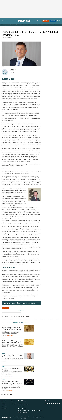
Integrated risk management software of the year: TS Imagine (12, 382)
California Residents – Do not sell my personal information (30, 410)
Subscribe (53, 20)
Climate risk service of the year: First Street (11, 369)
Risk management (5, 24)
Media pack (13, 405)
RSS (59, 403)
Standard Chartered (16, 316)
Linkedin (47, 403)
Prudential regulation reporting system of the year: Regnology (11, 341)
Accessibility (20, 403)
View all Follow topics (45, 403)
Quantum (34, 24)
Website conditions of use (23, 405)
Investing (22, 24)
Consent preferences (22, 412)
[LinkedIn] (7, 79)
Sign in (58, 20)
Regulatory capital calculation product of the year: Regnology (11, 328)
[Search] (6, 21)
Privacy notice (21, 406)
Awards (3, 27)
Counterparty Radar (41, 24)
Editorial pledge (5, 406)
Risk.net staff (13, 69)
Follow (21, 310)
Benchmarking (49, 24)
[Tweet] (3, 79)
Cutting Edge (28, 24)
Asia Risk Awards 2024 (25, 316)
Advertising (13, 403)
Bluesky (53, 403)
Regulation (17, 24)
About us (3, 403)
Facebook (49, 403)
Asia (10, 316)
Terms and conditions (22, 408)
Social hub (57, 403)
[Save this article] (9, 79)
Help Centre (4, 408)
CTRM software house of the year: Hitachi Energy (12, 356)
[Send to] (12, 79)
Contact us (4, 405)
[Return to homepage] (24, 21)
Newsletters (45, 20)
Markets (11, 24)
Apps (55, 403)
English (40, 20)
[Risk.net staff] (5, 72)
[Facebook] (5, 79)
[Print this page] (14, 79)
